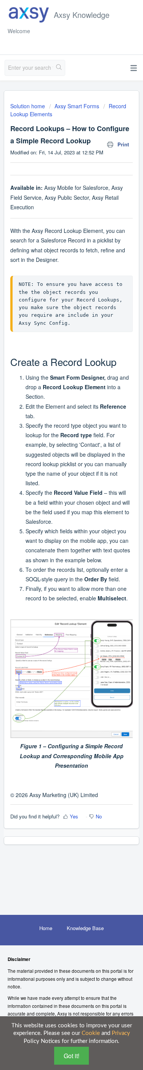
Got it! (71, 1055)
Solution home (28, 106)
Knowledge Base (85, 928)
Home (45, 928)
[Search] (59, 67)
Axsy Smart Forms (77, 106)
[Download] (57, 543)
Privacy (121, 1033)
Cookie (91, 1033)
